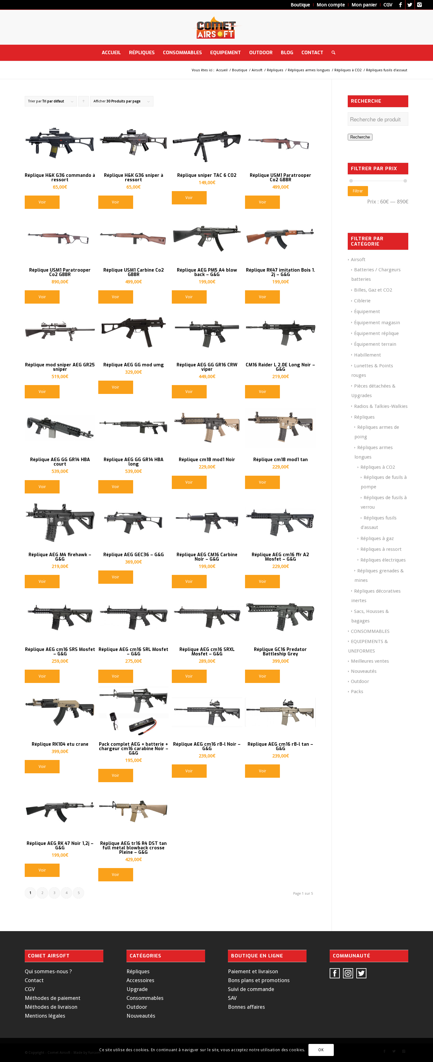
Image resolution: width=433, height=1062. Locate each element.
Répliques (275, 70)
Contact (34, 980)
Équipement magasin (377, 322)
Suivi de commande (251, 989)
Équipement (367, 311)
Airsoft (257, 70)
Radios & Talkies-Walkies (381, 406)
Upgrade (137, 989)
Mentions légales (45, 1016)
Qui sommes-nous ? (48, 971)
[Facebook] (400, 5)
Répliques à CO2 (348, 70)
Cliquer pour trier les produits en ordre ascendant (84, 102)
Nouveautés (364, 671)
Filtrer (358, 191)
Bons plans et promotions (259, 980)
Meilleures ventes (370, 661)
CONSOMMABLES (370, 631)
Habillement (367, 355)
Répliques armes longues (309, 70)
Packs (357, 691)
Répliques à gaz (377, 538)
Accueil (222, 70)
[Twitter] (410, 5)
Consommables (145, 998)
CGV (30, 989)
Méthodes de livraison (51, 1007)
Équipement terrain (375, 344)
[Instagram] (419, 5)
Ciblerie (362, 301)
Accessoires (140, 980)
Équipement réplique (376, 333)
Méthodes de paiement (53, 998)
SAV (232, 998)
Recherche (360, 137)
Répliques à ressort (381, 549)
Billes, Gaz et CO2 (373, 290)
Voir (42, 202)
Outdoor (360, 681)
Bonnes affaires (246, 1007)
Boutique (239, 70)
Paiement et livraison (253, 971)
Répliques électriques (383, 560)
